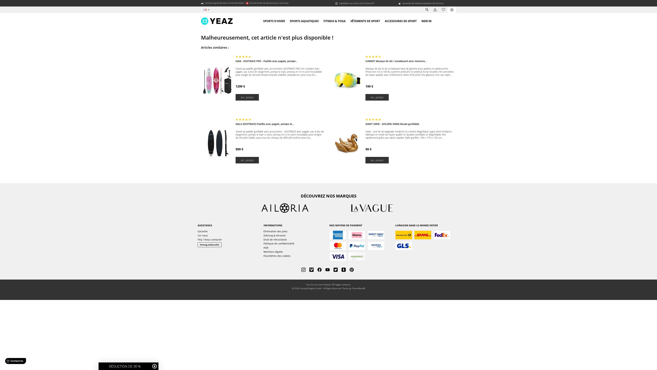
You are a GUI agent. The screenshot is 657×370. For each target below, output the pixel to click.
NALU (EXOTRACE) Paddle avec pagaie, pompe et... (265, 124)
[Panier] (451, 10)
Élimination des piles (275, 231)
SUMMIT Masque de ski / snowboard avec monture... (396, 61)
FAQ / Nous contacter (210, 239)
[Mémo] (443, 10)
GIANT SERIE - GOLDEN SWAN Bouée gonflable (392, 124)
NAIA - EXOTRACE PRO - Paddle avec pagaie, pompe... (267, 61)
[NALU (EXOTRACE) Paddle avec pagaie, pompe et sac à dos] (217, 143)
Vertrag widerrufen (209, 244)
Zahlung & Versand (274, 235)
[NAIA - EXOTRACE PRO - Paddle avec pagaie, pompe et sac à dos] (217, 80)
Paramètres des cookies (277, 255)
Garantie (203, 231)
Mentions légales (273, 251)
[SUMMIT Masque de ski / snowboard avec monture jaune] (347, 80)
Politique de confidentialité (278, 243)
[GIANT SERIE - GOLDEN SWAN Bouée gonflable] (347, 143)
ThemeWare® (358, 288)
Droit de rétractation (275, 239)
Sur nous (203, 235)
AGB (265, 247)
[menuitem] (452, 10)
